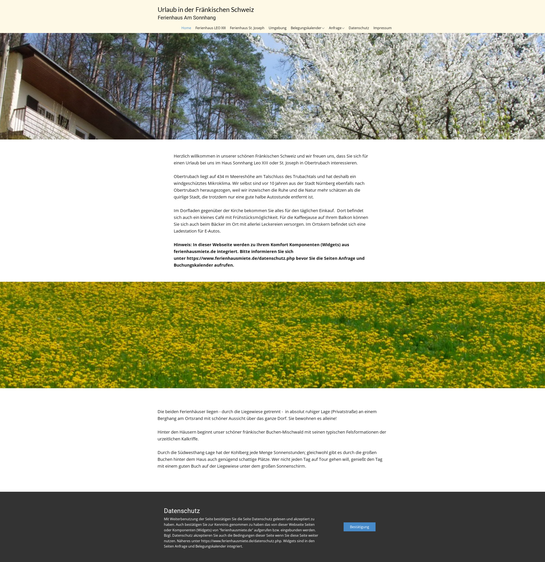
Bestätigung (359, 527)
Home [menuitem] (186, 28)
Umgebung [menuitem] (278, 28)
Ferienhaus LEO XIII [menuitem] (210, 28)
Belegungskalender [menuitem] (306, 28)
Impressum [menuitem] (382, 28)
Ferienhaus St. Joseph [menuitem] (247, 28)
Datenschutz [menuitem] (359, 28)
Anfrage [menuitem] (335, 28)
